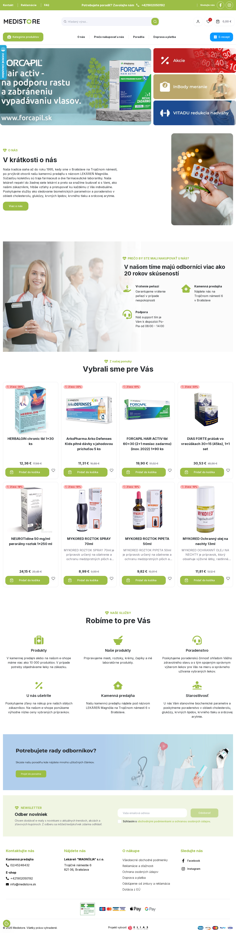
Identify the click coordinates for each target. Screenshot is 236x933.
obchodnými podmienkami (154, 821)
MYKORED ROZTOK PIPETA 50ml (147, 541)
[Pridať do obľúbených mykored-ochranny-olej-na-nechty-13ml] (228, 578)
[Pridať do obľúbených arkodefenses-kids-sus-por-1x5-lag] (111, 470)
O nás (81, 36)
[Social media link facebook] (220, 5)
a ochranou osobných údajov (191, 821)
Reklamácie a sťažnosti (137, 866)
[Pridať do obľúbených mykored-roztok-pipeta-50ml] (169, 578)
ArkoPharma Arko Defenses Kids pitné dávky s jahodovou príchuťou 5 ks (89, 444)
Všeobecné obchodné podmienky (145, 860)
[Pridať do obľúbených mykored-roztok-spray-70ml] (111, 578)
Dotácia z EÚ (131, 889)
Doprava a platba (164, 36)
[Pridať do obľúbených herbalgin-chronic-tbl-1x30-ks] (53, 470)
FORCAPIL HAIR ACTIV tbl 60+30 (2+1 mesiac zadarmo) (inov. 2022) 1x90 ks (147, 444)
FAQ (46, 5)
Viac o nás (15, 206)
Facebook (193, 860)
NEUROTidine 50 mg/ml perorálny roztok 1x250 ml (30, 541)
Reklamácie (29, 5)
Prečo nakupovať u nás (109, 36)
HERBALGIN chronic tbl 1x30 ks (31, 441)
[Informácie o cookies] (6, 923)
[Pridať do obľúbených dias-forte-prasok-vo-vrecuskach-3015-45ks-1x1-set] (228, 470)
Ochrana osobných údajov (140, 872)
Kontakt (8, 5)
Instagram (193, 868)
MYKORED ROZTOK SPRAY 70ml (89, 541)
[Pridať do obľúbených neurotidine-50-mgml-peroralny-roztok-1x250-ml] (53, 578)
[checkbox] (119, 821)
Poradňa (138, 36)
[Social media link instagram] (229, 5)
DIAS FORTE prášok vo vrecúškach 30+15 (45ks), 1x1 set (205, 444)
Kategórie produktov (26, 36)
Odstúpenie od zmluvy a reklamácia (146, 883)
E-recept (224, 36)
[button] (155, 21)
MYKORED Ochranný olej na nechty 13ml (205, 541)
